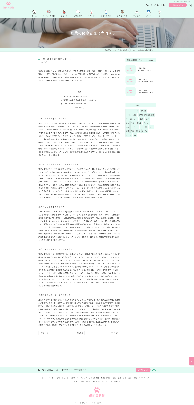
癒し (135, 135)
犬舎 (127, 127)
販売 (132, 131)
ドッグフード (135, 127)
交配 (127, 131)
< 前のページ (44, 333)
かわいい (128, 135)
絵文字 (148, 119)
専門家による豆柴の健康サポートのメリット (80, 100)
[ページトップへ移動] (154, 370)
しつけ (151, 127)
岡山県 (139, 123)
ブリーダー (146, 123)
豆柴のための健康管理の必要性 (75, 96)
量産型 (141, 119)
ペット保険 (144, 127)
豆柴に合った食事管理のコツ (74, 103)
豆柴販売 (143, 111)
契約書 (138, 131)
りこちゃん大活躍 (131, 115)
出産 (127, 123)
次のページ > (115, 333)
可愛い (133, 123)
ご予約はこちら (177, 5)
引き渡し (144, 131)
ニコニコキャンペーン (132, 111)
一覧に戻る (79, 333)
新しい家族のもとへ (131, 119)
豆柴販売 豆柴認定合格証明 (146, 115)
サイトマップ (115, 382)
